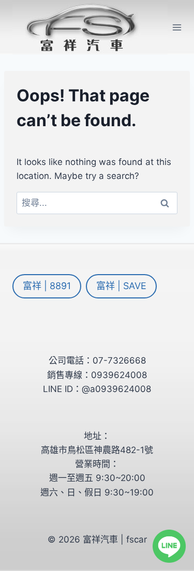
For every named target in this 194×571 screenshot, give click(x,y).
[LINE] (169, 546)
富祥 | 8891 (47, 285)
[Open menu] (177, 27)
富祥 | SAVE (121, 285)
